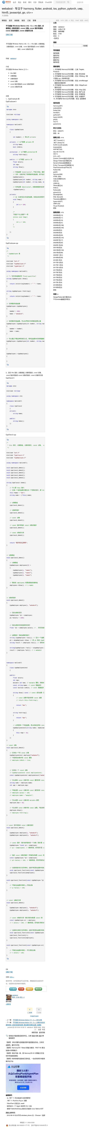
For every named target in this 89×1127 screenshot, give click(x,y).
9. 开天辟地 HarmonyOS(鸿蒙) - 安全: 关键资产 (69, 96)
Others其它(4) (58, 185)
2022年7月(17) (58, 240)
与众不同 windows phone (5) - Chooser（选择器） (31, 1115)
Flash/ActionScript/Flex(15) (62, 167)
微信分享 (38, 989)
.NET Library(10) (58, 142)
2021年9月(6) (57, 247)
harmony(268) (57, 174)
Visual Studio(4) (58, 206)
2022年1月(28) (58, 245)
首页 (10, 20)
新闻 (24, 2)
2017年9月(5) (57, 270)
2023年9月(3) (57, 230)
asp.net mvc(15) (58, 152)
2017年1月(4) (57, 282)
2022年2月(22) (58, 242)
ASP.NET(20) (57, 149)
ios (55, 121)
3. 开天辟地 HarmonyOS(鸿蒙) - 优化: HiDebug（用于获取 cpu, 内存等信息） (70, 77)
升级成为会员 (34, 1016)
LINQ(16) (56, 183)
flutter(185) (56, 170)
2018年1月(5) (57, 260)
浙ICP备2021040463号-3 (39, 1125)
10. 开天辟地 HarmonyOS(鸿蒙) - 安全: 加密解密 (69, 98)
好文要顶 (13, 989)
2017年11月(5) (58, 265)
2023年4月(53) (58, 235)
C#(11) (55, 154)
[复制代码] (7, 107)
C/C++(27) (56, 156)
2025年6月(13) (58, 215)
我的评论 (56, 55)
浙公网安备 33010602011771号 (19, 1125)
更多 (54, 208)
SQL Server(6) (58, 197)
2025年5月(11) (58, 218)
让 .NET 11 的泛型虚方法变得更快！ (19, 1098)
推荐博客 (61, 31)
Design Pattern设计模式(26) (62, 161)
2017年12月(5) (58, 262)
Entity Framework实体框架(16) (63, 165)
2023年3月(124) (58, 237)
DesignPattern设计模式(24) (62, 297)
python (56, 115)
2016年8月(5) (57, 287)
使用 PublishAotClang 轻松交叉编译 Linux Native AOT (25, 1109)
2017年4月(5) (57, 280)
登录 (33, 1036)
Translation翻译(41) (59, 199)
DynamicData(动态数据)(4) (62, 163)
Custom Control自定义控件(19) (63, 158)
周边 (19, 2)
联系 (23, 20)
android (57, 108)
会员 (14, 2)
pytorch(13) (57, 192)
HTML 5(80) (57, 176)
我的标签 (56, 62)
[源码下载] (9, 34)
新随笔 (16, 20)
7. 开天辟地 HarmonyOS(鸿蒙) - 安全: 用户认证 (69, 92)
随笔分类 (56, 137)
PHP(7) (55, 188)
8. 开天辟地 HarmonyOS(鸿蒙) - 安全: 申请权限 (69, 94)
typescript (57, 117)
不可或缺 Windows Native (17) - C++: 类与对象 (27, 1020)
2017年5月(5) (57, 277)
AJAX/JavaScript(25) (60, 145)
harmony (57, 106)
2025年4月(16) (58, 220)
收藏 (39, 1029)
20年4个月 (61, 29)
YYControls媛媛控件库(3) (61, 299)
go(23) (55, 172)
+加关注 (8, 1004)
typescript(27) (57, 201)
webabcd (13, 58)
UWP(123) (56, 203)
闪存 (35, 2)
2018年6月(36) (58, 257)
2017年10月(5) (58, 267)
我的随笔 (56, 53)
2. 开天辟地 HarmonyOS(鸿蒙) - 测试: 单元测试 (69, 74)
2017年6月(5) (57, 275)
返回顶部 (42, 1032)
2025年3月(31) (58, 222)
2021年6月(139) (58, 250)
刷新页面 (35, 1032)
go (55, 119)
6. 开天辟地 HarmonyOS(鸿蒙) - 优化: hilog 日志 (69, 89)
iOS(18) (55, 181)
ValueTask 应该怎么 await (15, 1103)
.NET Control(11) (59, 140)
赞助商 (40, 2)
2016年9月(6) (57, 285)
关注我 (21, 989)
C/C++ (12, 977)
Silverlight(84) (57, 194)
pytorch (57, 124)
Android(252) (57, 147)
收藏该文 (29, 989)
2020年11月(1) (58, 255)
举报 (43, 1029)
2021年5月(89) (58, 252)
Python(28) (57, 190)
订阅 (28, 20)
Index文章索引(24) (59, 179)
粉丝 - (15, 997)
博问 (29, 2)
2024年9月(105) (58, 227)
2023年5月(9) (57, 232)
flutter (56, 110)
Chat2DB (48, 2)
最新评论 (56, 60)
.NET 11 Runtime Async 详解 (17, 1100)
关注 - (22, 997)
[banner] (5, 2)
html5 (56, 112)
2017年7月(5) (57, 272)
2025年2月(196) (58, 225)
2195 (60, 34)
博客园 (4, 20)
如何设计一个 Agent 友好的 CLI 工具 (19, 1106)
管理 (34, 20)
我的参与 (56, 58)
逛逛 (40, 1036)
